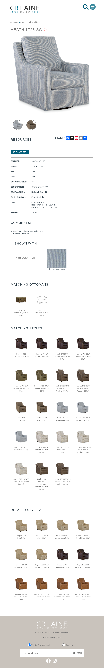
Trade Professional (40, 645)
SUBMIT (77, 653)
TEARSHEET (21, 152)
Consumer (70, 645)
